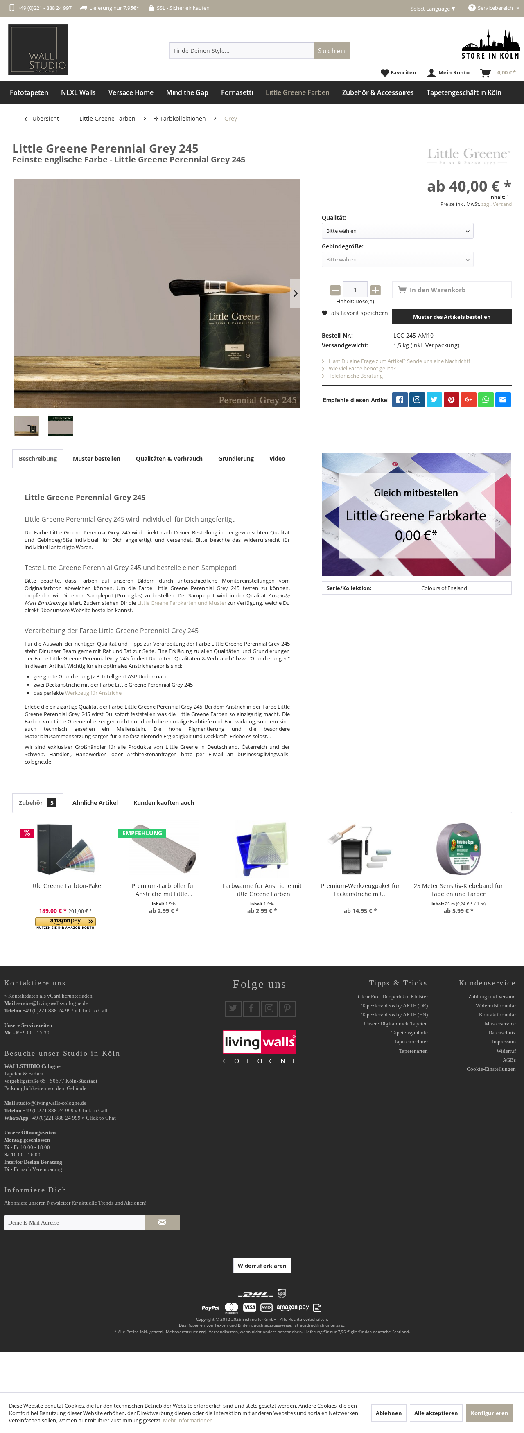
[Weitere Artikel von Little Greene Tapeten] (469, 156)
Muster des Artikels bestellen (452, 316)
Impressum (504, 1042)
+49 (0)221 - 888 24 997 (45, 7)
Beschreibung (38, 458)
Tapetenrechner (411, 1042)
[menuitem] (259, 50)
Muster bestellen (96, 458)
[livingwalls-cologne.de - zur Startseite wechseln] (38, 49)
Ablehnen (389, 1413)
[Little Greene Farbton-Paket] (65, 849)
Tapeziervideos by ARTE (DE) (394, 1006)
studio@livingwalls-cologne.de (51, 1103)
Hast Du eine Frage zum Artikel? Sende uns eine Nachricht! (399, 361)
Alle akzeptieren (436, 1413)
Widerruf (506, 1051)
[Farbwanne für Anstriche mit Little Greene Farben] (262, 849)
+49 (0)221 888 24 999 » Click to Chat (72, 1118)
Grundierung (236, 458)
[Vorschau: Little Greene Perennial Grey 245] (26, 426)
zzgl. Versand (496, 204)
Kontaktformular (497, 1015)
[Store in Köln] (491, 44)
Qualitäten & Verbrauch (169, 458)
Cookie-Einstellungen (491, 1069)
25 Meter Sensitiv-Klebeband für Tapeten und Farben (458, 890)
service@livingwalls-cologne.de (52, 1003)
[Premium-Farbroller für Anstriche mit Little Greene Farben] (164, 849)
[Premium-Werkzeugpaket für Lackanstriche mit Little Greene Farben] (360, 849)
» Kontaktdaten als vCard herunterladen (48, 996)
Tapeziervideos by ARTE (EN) (394, 1015)
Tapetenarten (413, 1051)
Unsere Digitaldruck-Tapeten (396, 1024)
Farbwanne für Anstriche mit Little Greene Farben (262, 890)
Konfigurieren (489, 1413)
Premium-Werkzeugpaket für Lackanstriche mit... (360, 890)
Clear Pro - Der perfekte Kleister (393, 997)
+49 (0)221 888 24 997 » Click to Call (65, 1010)
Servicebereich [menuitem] (496, 7)
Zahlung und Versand (492, 997)
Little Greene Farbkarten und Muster (181, 602)
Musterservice (500, 1024)
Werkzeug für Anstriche (93, 692)
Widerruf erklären (262, 1265)
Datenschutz (502, 1033)
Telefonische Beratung (355, 375)
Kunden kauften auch (163, 803)
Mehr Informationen (188, 1420)
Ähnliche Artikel (95, 803)
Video (277, 458)
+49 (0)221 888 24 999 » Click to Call (65, 1110)
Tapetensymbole (409, 1033)
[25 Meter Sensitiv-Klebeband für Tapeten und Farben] (458, 849)
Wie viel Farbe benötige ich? (362, 368)
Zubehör (36, 803)
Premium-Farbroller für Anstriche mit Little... (164, 890)
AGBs (509, 1060)
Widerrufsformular (496, 1006)
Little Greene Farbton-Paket (65, 886)
